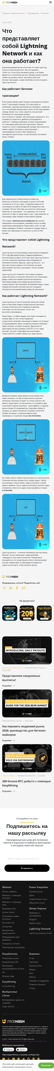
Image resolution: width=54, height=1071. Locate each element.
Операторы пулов (10, 958)
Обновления (18, 668)
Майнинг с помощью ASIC (11, 903)
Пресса (13, 775)
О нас (31, 958)
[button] (50, 2)
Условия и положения (32, 1041)
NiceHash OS (8, 922)
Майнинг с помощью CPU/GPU (11, 896)
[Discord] (13, 1058)
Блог (31, 973)
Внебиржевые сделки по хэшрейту (13, 1001)
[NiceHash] (9, 2)
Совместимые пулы (38, 899)
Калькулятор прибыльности (8, 931)
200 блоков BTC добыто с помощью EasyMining (26, 783)
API (3, 972)
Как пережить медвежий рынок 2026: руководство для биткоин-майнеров (24, 730)
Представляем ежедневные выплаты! (21, 678)
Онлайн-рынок (36, 891)
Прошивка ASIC (9, 908)
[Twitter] (8, 1058)
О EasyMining (8, 986)
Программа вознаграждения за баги (13, 967)
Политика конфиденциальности (13, 1041)
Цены (31, 895)
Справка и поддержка (39, 980)
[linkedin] (11, 588)
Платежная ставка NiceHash (10, 917)
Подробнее (6, 685)
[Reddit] (23, 1058)
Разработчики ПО (10, 962)
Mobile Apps (35, 923)
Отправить (27, 868)
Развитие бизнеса (37, 984)
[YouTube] (3, 1058)
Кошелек (45, 13)
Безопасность (35, 965)
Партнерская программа (13, 947)
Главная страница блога (13, 13)
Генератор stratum (11, 943)
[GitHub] (28, 1058)
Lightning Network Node (40, 933)
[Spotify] (38, 1058)
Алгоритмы (7, 926)
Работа (32, 977)
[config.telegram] (18, 1058)
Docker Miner (8, 912)
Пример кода (8, 976)
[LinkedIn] (33, 1058)
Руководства (33, 13)
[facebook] (17, 588)
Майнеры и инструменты (35, 914)
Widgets (33, 919)
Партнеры (33, 962)
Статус (32, 988)
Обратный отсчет (37, 902)
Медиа (32, 969)
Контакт (43, 1041)
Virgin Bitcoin (8, 1006)
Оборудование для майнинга (11, 938)
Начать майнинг (9, 891)
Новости (5, 775)
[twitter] (4, 588)
